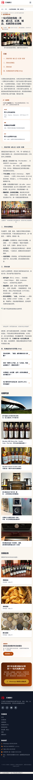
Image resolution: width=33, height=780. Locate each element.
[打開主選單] (30, 2)
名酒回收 (3, 719)
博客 (6, 9)
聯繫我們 (3, 734)
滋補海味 (3, 722)
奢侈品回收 (4, 727)
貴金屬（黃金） (5, 729)
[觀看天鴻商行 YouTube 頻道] (11, 707)
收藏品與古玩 (5, 724)
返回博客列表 (6, 14)
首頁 (2, 9)
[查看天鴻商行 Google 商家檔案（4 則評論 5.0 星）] (15, 707)
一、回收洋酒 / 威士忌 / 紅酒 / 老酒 (14, 58)
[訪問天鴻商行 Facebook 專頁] (2, 707)
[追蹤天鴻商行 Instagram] (7, 707)
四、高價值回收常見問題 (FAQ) (13, 71)
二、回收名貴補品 (8, 63)
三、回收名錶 (7, 67)
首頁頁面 (7, 653)
